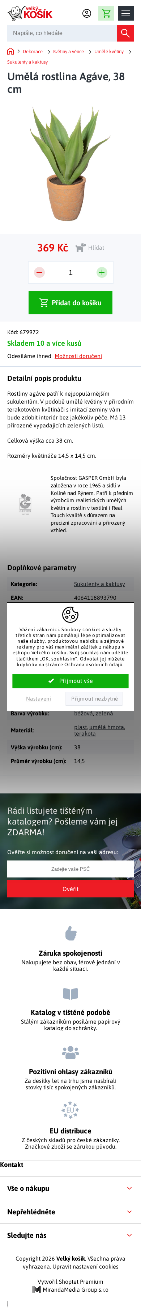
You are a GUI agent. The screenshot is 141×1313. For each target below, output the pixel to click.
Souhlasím (71, 681)
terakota (85, 733)
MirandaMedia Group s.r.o (74, 1289)
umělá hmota (106, 727)
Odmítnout (93, 699)
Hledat (125, 33)
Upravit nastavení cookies (85, 1266)
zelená (104, 713)
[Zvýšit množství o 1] (102, 272)
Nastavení (38, 699)
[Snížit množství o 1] (39, 272)
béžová (83, 713)
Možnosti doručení (78, 356)
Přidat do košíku (77, 302)
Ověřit (70, 889)
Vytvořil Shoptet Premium (70, 1281)
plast (80, 727)
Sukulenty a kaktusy (99, 584)
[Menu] (126, 13)
